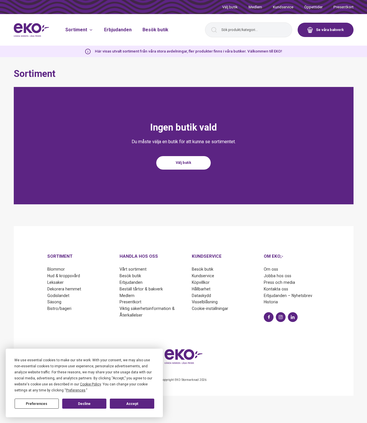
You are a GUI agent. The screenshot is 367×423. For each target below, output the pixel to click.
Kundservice (283, 7)
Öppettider (313, 7)
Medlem (255, 7)
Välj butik (230, 7)
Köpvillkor (201, 282)
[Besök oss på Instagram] (281, 317)
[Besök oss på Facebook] (269, 317)
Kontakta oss (276, 289)
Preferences (36, 404)
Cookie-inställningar (210, 308)
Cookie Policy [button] (90, 384)
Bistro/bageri (59, 308)
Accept (132, 404)
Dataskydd (201, 295)
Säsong (54, 302)
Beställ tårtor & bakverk (141, 289)
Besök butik (155, 29)
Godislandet (58, 295)
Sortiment (76, 29)
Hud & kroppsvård (63, 275)
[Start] (31, 30)
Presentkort (343, 7)
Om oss (271, 269)
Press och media (279, 282)
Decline (84, 404)
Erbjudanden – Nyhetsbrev (288, 295)
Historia (271, 302)
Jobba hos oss (277, 275)
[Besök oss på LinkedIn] (293, 317)
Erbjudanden (118, 29)
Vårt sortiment (133, 269)
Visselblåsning (205, 302)
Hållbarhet (201, 289)
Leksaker (55, 282)
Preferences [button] (75, 390)
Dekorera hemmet (64, 289)
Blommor (56, 269)
